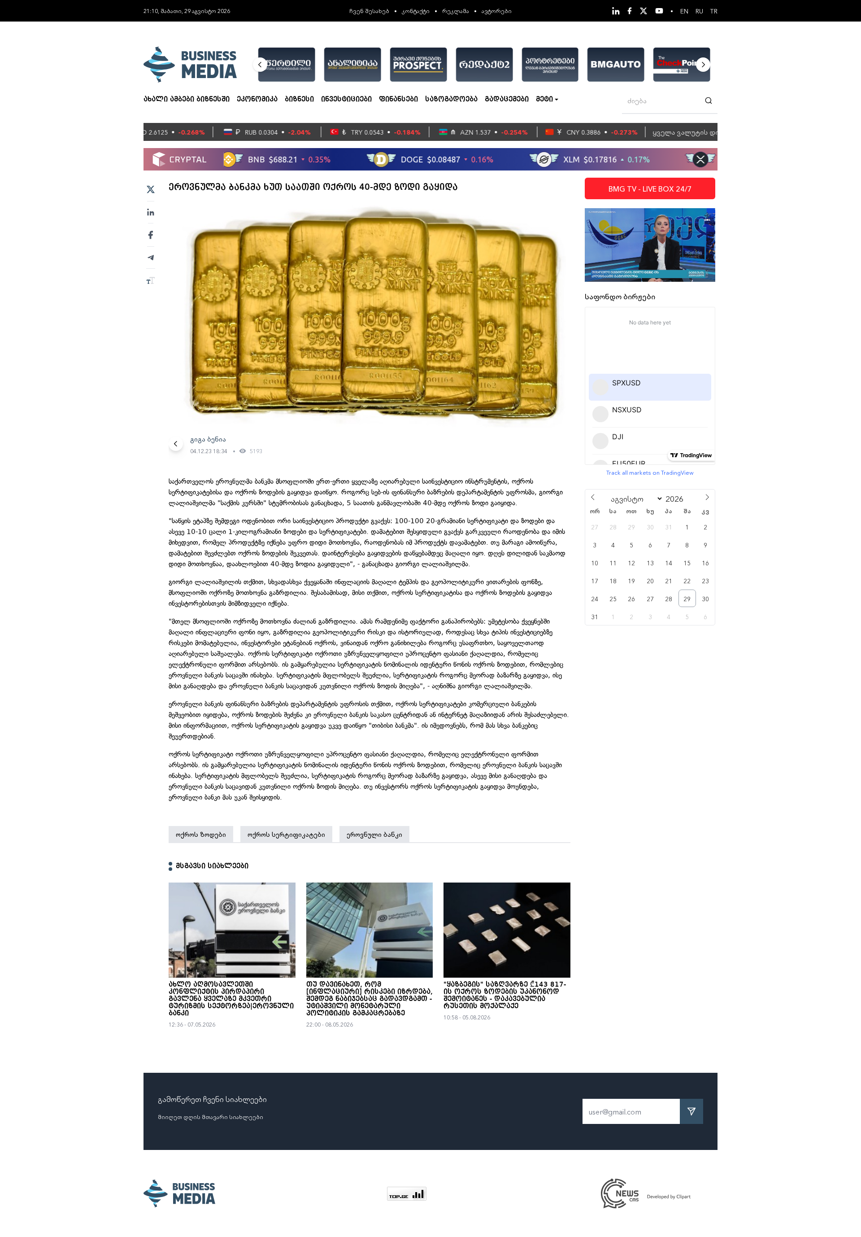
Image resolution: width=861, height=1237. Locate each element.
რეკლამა (455, 10)
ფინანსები (398, 99)
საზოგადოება (451, 99)
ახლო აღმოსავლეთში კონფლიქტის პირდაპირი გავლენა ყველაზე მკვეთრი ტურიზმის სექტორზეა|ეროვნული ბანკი (231, 999)
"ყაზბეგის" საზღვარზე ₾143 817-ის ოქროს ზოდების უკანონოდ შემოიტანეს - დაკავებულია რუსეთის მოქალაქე (505, 995)
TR (714, 10)
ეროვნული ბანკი (374, 834)
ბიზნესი (299, 99)
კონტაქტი (416, 10)
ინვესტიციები (346, 99)
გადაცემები (507, 99)
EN (684, 10)
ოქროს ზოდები (201, 834)
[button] (260, 64)
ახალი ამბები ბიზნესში (187, 99)
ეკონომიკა (257, 99)
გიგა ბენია (208, 438)
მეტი (544, 99)
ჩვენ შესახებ (369, 10)
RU (699, 10)
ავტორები (497, 10)
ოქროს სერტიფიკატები (286, 834)
